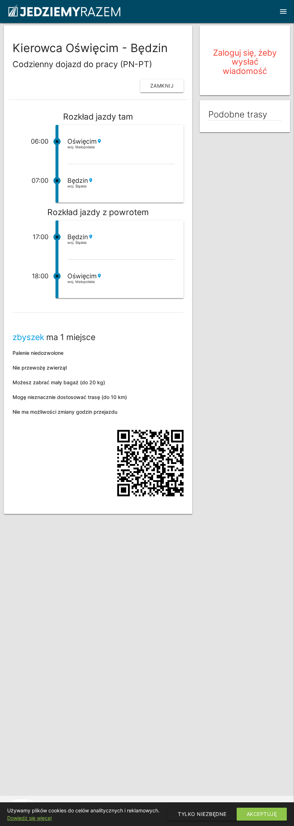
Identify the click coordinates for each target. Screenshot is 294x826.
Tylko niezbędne (202, 814)
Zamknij (162, 86)
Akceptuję (262, 814)
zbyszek (28, 337)
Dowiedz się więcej (29, 818)
